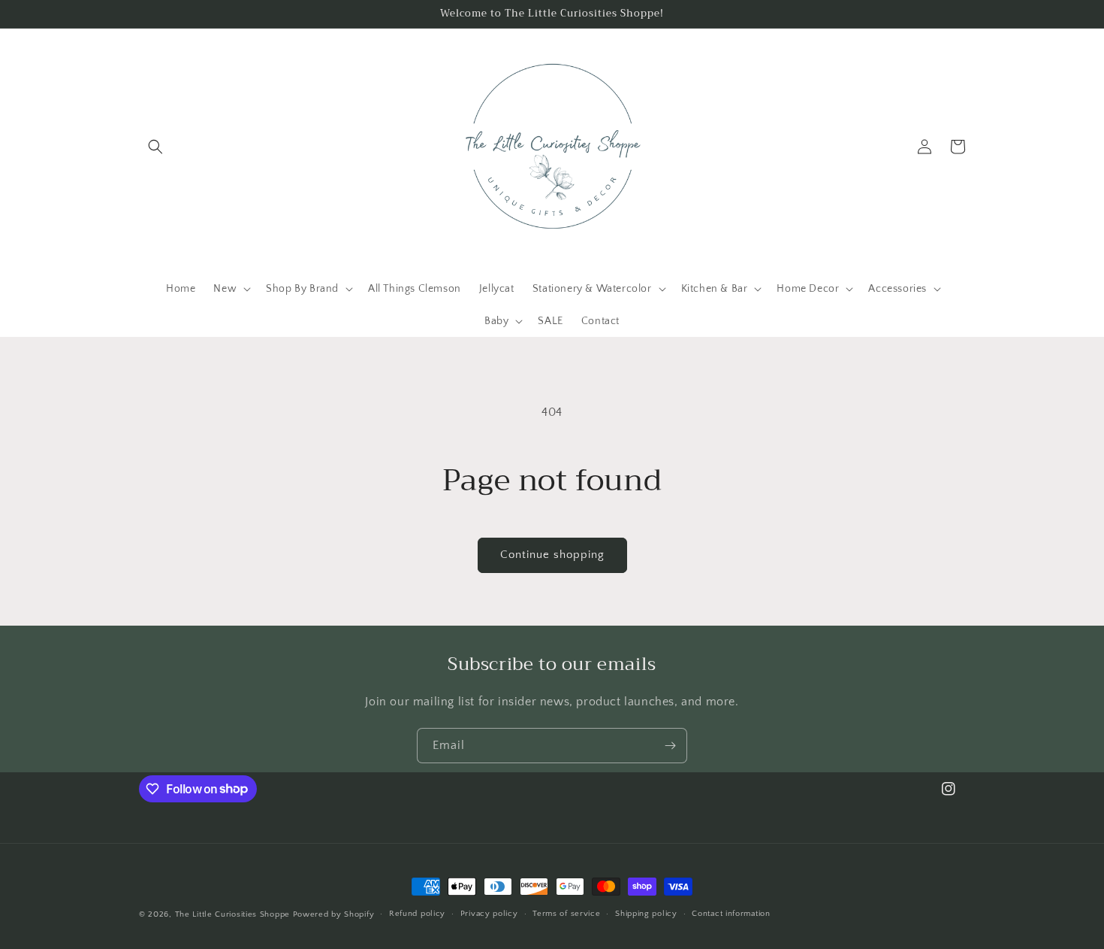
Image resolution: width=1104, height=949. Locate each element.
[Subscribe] (669, 745)
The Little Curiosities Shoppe (232, 914)
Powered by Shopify (334, 914)
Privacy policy (489, 913)
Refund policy (417, 913)
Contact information (731, 913)
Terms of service (566, 913)
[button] (155, 146)
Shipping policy (646, 913)
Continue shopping (552, 554)
